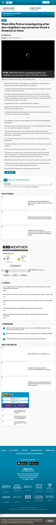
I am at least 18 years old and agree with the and (22, 187)
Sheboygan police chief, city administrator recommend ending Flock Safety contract (40, 217)
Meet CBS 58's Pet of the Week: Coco (39, 354)
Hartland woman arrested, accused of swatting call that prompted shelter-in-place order (28, 294)
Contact (25, 450)
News (4, 20)
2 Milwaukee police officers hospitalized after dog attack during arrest (22, 308)
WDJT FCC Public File (13, 509)
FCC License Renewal (22, 509)
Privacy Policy (36, 187)
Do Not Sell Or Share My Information (29, 453)
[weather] (4, 259)
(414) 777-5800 (32, 477)
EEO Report (28, 509)
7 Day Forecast (15, 266)
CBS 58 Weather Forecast (36, 270)
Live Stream (14, 450)
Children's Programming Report (36, 509)
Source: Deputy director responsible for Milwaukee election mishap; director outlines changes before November (27, 287)
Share (46, 2)
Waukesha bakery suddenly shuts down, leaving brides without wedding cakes (28, 333)
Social (3, 450)
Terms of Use (27, 187)
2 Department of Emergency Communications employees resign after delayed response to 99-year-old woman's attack (40, 233)
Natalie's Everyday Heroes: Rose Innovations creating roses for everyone (39, 368)
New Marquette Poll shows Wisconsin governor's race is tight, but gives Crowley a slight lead (40, 203)
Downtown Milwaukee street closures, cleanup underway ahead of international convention (25, 315)
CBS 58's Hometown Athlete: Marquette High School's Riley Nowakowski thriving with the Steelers (39, 383)
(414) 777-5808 (33, 476)
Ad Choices (45, 509)
